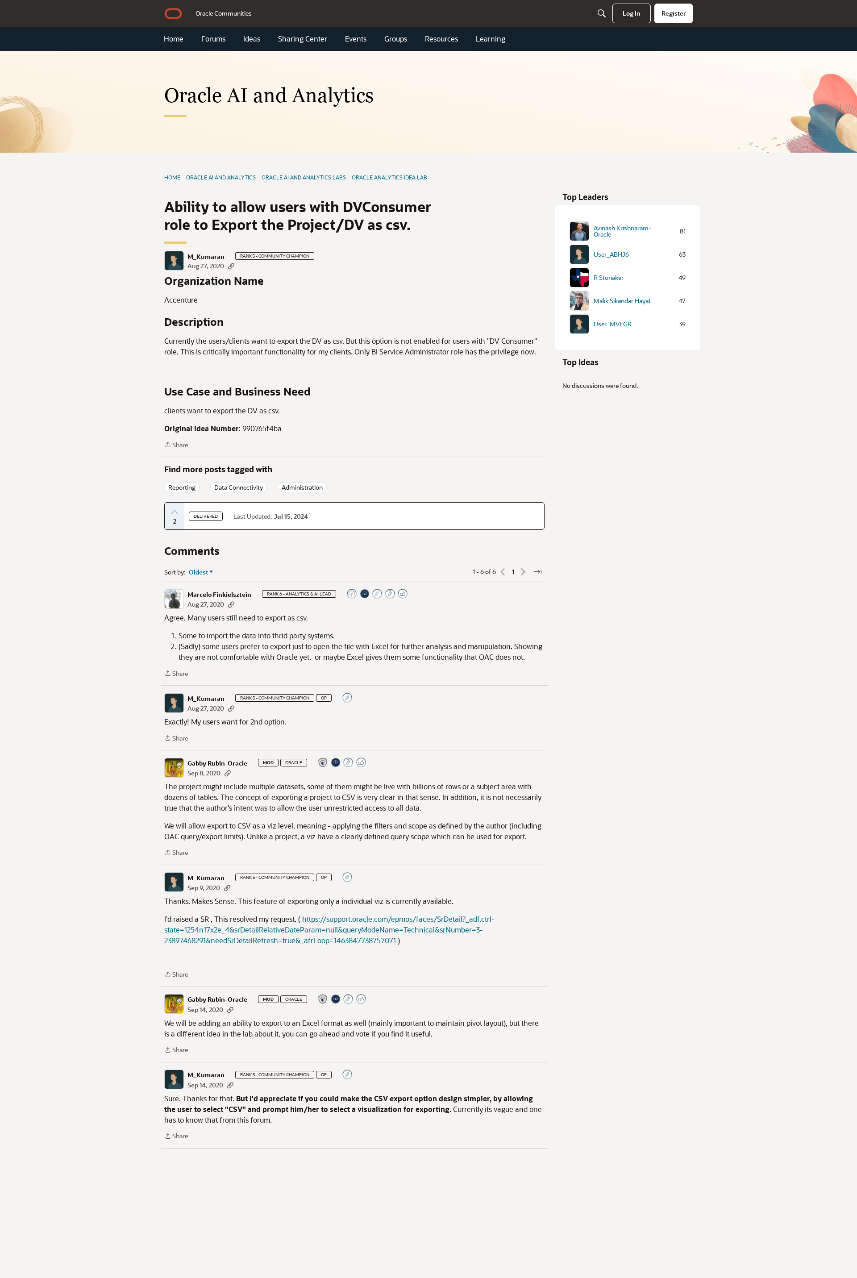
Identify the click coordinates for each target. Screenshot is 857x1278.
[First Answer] (377, 594)
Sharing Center (302, 39)
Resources (441, 39)
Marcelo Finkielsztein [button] (219, 595)
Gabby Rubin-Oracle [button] (217, 763)
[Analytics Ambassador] (352, 594)
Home (173, 39)
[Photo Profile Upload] (365, 594)
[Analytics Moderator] (323, 763)
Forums (213, 39)
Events (355, 39)
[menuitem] (223, 13)
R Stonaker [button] (609, 278)
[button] (174, 261)
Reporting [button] (182, 487)
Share (176, 445)
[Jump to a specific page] (537, 572)
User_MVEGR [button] (613, 324)
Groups (395, 39)
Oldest (198, 572)
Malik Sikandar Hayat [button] (622, 301)
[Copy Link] (231, 266)
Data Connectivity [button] (238, 487)
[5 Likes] (403, 594)
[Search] (602, 13)
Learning (490, 39)
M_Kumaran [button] (206, 257)
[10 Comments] (347, 698)
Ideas (251, 39)
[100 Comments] (390, 594)
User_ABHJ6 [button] (611, 254)
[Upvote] (174, 512)
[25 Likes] (361, 763)
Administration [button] (302, 487)
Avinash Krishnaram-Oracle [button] (622, 231)
